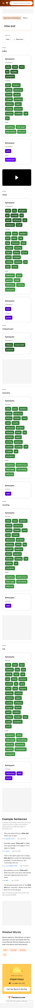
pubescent (10, 285)
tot (7, 118)
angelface (10, 127)
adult (8, 151)
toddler (14, 72)
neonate (9, 549)
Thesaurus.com (7, 3)
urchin (15, 267)
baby (8, 211)
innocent (15, 243)
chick (15, 67)
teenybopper (20, 749)
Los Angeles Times (11, 866)
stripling (17, 257)
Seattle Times (10, 839)
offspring (17, 220)
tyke (8, 267)
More (25, 18)
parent (8, 318)
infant (18, 432)
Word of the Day (17, 975)
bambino (16, 85)
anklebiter (10, 275)
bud (23, 670)
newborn (9, 104)
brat (7, 238)
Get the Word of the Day (17, 989)
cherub (17, 94)
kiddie (17, 280)
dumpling (18, 99)
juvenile (14, 215)
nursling (9, 109)
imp (7, 243)
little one (21, 132)
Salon (8, 851)
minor (8, 220)
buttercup (18, 90)
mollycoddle (19, 345)
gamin (19, 275)
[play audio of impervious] (10, 983)
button (8, 94)
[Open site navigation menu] (3, 3)
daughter (22, 211)
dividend (20, 428)
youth (19, 225)
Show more (19, 39)
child (22, 67)
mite (15, 688)
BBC (7, 880)
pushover (9, 350)
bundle (8, 90)
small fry (20, 285)
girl (7, 215)
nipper (18, 104)
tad (26, 113)
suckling (18, 113)
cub (20, 238)
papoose (18, 109)
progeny (9, 707)
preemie (9, 113)
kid (7, 72)
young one (10, 290)
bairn (8, 85)
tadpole (18, 262)
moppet (9, 248)
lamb (23, 243)
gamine (9, 280)
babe (8, 67)
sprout (24, 252)
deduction (10, 428)
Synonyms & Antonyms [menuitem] (12, 18)
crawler (9, 99)
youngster (10, 76)
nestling (18, 248)
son (25, 220)
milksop (9, 345)
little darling (10, 132)
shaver (16, 252)
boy (14, 211)
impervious (17, 979)
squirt (8, 257)
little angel (21, 127)
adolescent (10, 160)
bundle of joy (22, 465)
